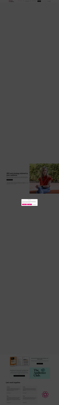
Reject (29, 204)
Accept (24, 204)
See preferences (34, 204)
